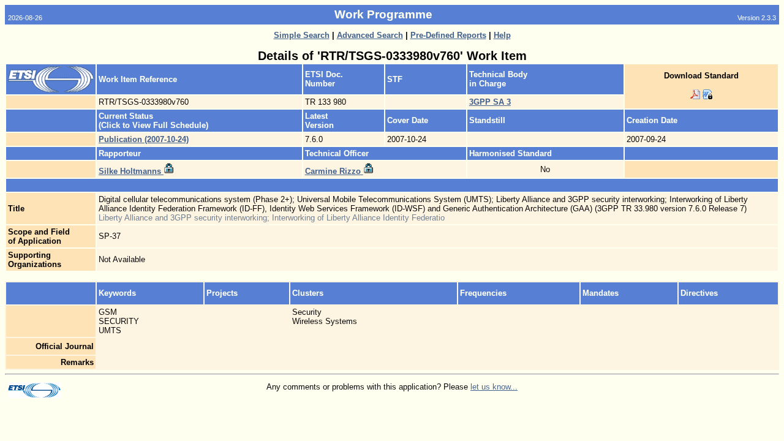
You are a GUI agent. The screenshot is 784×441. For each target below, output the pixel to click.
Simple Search (302, 35)
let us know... (494, 386)
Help (502, 35)
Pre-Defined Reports (448, 35)
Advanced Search (370, 35)
